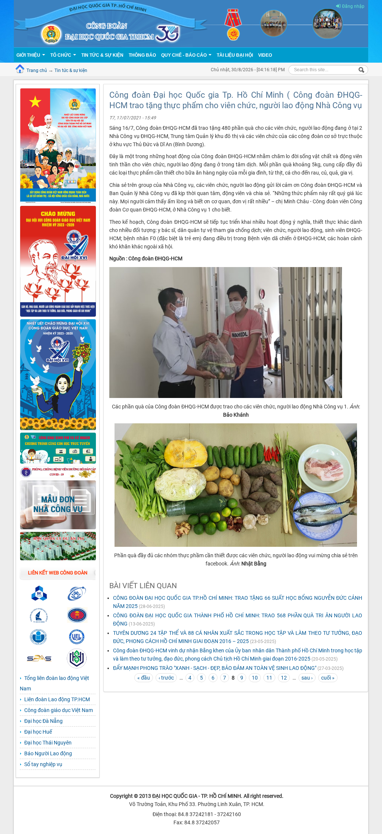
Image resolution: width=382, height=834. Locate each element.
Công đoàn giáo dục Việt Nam (58, 710)
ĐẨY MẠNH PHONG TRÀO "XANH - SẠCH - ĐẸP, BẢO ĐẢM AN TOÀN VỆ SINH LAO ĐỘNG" (214, 668)
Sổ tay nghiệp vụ (43, 764)
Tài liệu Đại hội (235, 55)
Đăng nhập (353, 6)
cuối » (328, 678)
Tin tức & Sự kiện (102, 55)
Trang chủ (36, 70)
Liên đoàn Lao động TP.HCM (57, 699)
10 (255, 678)
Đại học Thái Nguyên (48, 743)
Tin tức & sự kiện (70, 70)
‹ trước (166, 678)
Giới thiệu (28, 55)
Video (265, 55)
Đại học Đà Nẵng (43, 721)
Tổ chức (61, 55)
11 (269, 678)
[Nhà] (191, 23)
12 (284, 678)
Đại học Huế (38, 732)
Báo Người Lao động (48, 753)
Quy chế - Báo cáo (184, 55)
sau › (307, 678)
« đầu (143, 678)
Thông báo (142, 55)
